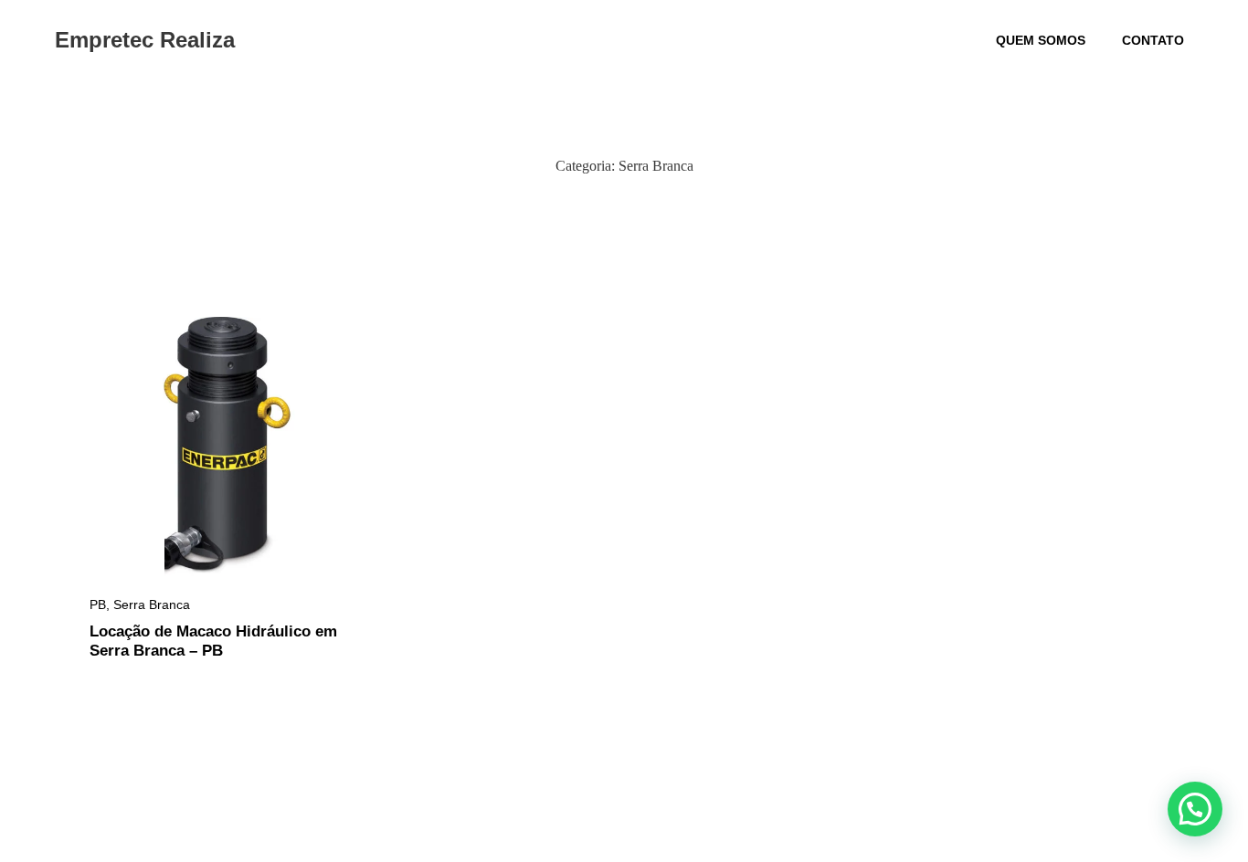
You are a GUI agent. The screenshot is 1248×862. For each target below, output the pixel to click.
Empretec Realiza (145, 40)
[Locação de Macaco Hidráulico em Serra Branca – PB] (220, 447)
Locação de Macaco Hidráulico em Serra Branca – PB (213, 640)
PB (98, 604)
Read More (127, 552)
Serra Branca (151, 604)
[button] (1195, 809)
